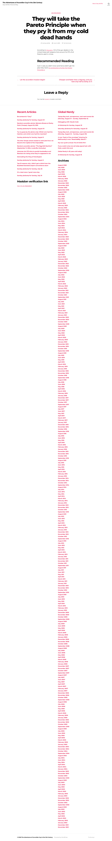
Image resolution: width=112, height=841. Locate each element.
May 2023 (61, 252)
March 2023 (62, 257)
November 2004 (63, 749)
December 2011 (63, 559)
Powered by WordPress (61, 837)
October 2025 (62, 187)
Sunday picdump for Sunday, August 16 (30, 128)
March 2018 (62, 391)
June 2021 (61, 304)
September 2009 (63, 619)
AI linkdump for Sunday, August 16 (70, 155)
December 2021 (63, 290)
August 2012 (62, 541)
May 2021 (61, 306)
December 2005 (63, 720)
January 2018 (62, 395)
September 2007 (63, 673)
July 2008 (61, 650)
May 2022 (61, 279)
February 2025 (63, 205)
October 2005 (62, 724)
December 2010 (63, 585)
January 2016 (62, 449)
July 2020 (61, 328)
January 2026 (62, 181)
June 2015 (61, 465)
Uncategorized (56, 13)
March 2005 (62, 740)
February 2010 (63, 608)
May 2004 (61, 762)
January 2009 (62, 637)
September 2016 (63, 431)
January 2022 (62, 288)
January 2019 (62, 369)
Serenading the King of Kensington (29, 157)
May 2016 (61, 440)
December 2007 (63, 666)
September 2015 (63, 458)
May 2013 (61, 521)
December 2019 (63, 344)
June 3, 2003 (57, 43)
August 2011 (62, 568)
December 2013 (63, 505)
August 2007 (62, 675)
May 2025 (61, 199)
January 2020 (62, 342)
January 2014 (62, 503)
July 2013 (61, 516)
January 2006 (62, 717)
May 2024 (61, 225)
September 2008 (63, 646)
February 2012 (62, 554)
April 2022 (61, 281)
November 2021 (63, 293)
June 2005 (61, 733)
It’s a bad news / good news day (28, 172)
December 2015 (63, 451)
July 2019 (61, 355)
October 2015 (62, 456)
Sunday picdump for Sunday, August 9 (30, 137)
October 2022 (62, 268)
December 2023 (63, 237)
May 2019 (61, 360)
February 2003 (63, 793)
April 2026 (61, 174)
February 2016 (63, 447)
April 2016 (61, 442)
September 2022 (63, 270)
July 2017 (61, 409)
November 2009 (63, 615)
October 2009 (62, 617)
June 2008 (61, 653)
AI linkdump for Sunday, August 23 (70, 125)
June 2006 (61, 706)
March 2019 (62, 364)
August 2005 (62, 729)
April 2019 (61, 362)
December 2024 (63, 210)
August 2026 (62, 165)
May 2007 (61, 682)
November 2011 (63, 561)
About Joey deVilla (97, 3)
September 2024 (63, 216)
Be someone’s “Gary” (24, 116)
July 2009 (61, 623)
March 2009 (62, 632)
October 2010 (62, 590)
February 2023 (63, 259)
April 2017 (61, 415)
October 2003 (62, 776)
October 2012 (62, 536)
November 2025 (63, 185)
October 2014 (62, 483)
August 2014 (62, 487)
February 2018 (63, 393)
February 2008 (63, 661)
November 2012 (63, 534)
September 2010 (63, 592)
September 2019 (63, 351)
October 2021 (62, 295)
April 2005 (61, 738)
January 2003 (62, 796)
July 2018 (61, 382)
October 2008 (62, 644)
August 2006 (62, 702)
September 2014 (63, 485)
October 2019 (62, 348)
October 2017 (62, 402)
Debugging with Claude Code (68, 122)
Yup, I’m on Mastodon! (24, 186)
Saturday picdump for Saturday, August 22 (72, 128)
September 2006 (63, 700)
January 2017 (62, 422)
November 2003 (63, 773)
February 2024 (63, 232)
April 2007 (61, 684)
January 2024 (62, 234)
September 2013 (63, 512)
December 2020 (63, 317)
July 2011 (61, 570)
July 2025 (61, 194)
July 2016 (61, 436)
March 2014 (62, 498)
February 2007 (63, 688)
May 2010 (61, 601)
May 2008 (61, 655)
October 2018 (62, 375)
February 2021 (62, 313)
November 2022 (63, 266)
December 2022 (63, 263)
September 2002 (63, 805)
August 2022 (62, 272)
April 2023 (61, 254)
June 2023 (61, 250)
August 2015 (62, 460)
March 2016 (62, 445)
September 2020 (63, 324)
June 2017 (61, 411)
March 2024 (62, 230)
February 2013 (62, 527)
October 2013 (62, 509)
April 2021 (61, 308)
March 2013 (62, 525)
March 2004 (62, 767)
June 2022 (61, 277)
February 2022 (63, 286)
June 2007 (61, 679)
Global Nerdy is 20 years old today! (70, 151)
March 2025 (62, 203)
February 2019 (63, 366)
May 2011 (61, 574)
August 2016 (62, 433)
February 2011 (62, 581)
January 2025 (62, 208)
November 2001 (63, 827)
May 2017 (61, 413)
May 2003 (61, 787)
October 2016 (62, 429)
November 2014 (63, 480)
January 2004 (62, 769)
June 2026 (61, 169)
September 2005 (63, 726)
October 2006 (62, 697)
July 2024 (61, 221)
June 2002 (61, 811)
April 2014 (61, 496)
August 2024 (62, 219)
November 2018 (63, 373)
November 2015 (63, 454)
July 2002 (61, 809)
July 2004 (61, 758)
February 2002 (63, 820)
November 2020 (63, 319)
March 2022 (62, 284)
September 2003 (63, 778)
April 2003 (61, 789)
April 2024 (61, 228)
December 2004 (63, 746)
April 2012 (61, 550)
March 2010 (62, 606)
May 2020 (61, 333)
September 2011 (63, 565)
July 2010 (61, 597)
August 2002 (62, 807)
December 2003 (63, 771)
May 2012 (61, 547)
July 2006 (61, 704)
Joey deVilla (47, 43)
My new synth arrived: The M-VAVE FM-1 (72, 143)
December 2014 (63, 478)
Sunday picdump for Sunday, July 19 (29, 175)
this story (49, 50)
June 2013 (61, 518)
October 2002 (62, 802)
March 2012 (62, 552)
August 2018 (62, 380)
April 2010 (61, 603)
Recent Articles (26, 112)
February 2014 (63, 500)
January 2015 (62, 476)
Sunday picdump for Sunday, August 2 (30, 160)
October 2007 (62, 670)
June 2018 (61, 384)
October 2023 (62, 241)
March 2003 (62, 791)
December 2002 (63, 798)
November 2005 (63, 722)
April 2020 (61, 335)
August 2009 (62, 621)
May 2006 (61, 708)
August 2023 (62, 246)
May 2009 (61, 628)
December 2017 (63, 398)
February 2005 (63, 742)
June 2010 (61, 599)
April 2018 (61, 389)
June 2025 (61, 196)
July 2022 (61, 275)
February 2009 (63, 635)
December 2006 (63, 693)
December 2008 (63, 639)
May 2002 (61, 814)
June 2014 (61, 492)
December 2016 (63, 424)
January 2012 (62, 556)
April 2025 (61, 201)
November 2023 (63, 239)
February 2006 (63, 715)
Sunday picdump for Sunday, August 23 (30, 120)
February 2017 (63, 420)
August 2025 (62, 192)
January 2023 (62, 261)
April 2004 (61, 764)
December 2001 (63, 825)
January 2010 (62, 610)
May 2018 (61, 386)
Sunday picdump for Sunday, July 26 (29, 169)
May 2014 (61, 494)
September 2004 (63, 753)
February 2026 (63, 178)
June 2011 (61, 572)
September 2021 (63, 297)
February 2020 (63, 339)
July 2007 (61, 677)
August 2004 (62, 755)
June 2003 (61, 785)
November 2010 (63, 588)
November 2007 (63, 668)
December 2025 (63, 183)
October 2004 (62, 751)
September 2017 (63, 404)
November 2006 (63, 695)
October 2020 (62, 322)
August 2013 (62, 514)
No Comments (67, 43)
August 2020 (62, 326)
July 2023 (61, 248)
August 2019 (62, 353)
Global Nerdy (66, 112)
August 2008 (62, 648)
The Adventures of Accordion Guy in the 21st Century (22, 2)
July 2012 (61, 543)
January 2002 (62, 822)
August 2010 (62, 594)
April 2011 (61, 576)
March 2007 (62, 686)
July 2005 (61, 731)
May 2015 (61, 467)
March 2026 (62, 176)
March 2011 (61, 579)
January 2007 (62, 691)
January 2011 (62, 583)
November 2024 (63, 212)
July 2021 (61, 301)
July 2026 (61, 167)
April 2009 (61, 630)
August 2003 (62, 780)
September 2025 (63, 190)
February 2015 (63, 474)
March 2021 (62, 310)
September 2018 (63, 377)
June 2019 (61, 357)
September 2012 (63, 539)
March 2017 (62, 418)
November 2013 (63, 507)
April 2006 (61, 711)
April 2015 (61, 469)
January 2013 (62, 530)
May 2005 (61, 735)
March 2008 (62, 659)
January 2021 (62, 315)
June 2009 (61, 626)
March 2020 (62, 337)
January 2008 (62, 664)
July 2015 (61, 462)
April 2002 (61, 816)
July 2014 (61, 489)
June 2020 (61, 330)
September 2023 (63, 243)
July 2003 (61, 782)
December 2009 (63, 612)
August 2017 (62, 407)
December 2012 (63, 532)
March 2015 (62, 471)
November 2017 (63, 400)
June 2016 (61, 438)
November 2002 (63, 800)
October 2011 (62, 563)
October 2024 (62, 214)
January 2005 (62, 744)
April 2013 (61, 523)
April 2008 (61, 657)
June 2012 (61, 545)
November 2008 (63, 641)
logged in (47, 99)
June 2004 (61, 760)
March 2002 (62, 818)
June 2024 (61, 223)
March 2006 (62, 713)
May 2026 (61, 172)
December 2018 (63, 371)
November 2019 (63, 346)
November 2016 (63, 427)
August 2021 (62, 299)
